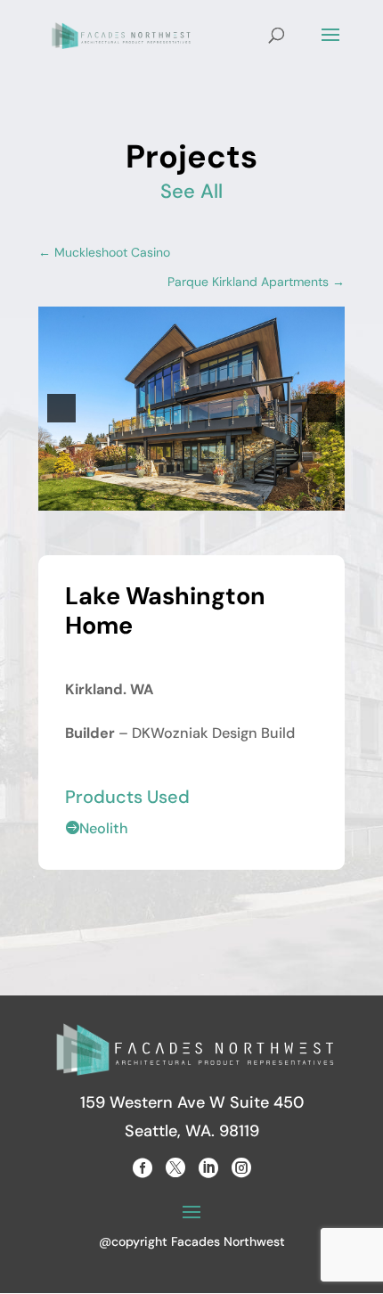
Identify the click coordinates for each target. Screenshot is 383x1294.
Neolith (96, 828)
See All (191, 191)
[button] (61, 408)
